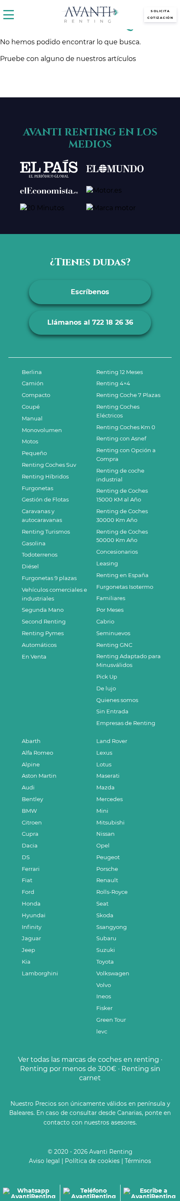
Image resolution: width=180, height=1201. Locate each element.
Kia (26, 961)
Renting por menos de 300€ (68, 1069)
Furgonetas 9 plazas (49, 578)
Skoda (104, 915)
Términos (138, 1161)
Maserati (108, 775)
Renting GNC (114, 644)
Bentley (32, 799)
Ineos (103, 996)
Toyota (105, 961)
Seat (102, 903)
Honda (31, 903)
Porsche (107, 868)
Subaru (106, 938)
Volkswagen (112, 973)
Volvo (103, 985)
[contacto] (150, 1193)
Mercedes (109, 799)
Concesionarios (117, 551)
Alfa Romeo (37, 752)
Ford (28, 891)
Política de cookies (92, 1161)
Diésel (30, 566)
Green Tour (111, 1019)
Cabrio (105, 621)
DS (26, 857)
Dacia (30, 845)
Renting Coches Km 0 (125, 427)
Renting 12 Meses (119, 372)
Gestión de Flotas (45, 499)
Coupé (31, 406)
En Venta (34, 656)
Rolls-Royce (112, 891)
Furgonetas (37, 488)
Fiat (27, 880)
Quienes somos (117, 700)
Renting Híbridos (45, 476)
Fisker (104, 1008)
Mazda (105, 787)
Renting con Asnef (121, 438)
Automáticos (39, 644)
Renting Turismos (46, 531)
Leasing (107, 563)
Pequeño (34, 453)
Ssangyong (111, 927)
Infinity (31, 927)
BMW (29, 810)
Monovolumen (42, 430)
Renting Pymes (43, 633)
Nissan (105, 833)
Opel (103, 845)
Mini (102, 810)
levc (101, 1031)
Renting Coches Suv (49, 464)
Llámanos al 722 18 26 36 (90, 322)
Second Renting (44, 621)
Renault (107, 880)
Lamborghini (40, 973)
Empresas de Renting (125, 723)
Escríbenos (90, 292)
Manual (32, 418)
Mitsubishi (110, 822)
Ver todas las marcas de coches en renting (88, 1060)
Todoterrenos (39, 554)
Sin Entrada (112, 711)
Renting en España (122, 575)
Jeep (28, 950)
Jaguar (31, 938)
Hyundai (34, 915)
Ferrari (31, 868)
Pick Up (106, 676)
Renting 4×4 (113, 383)
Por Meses (109, 609)
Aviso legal (44, 1161)
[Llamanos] (90, 1193)
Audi (28, 787)
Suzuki (105, 950)
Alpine (31, 764)
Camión (33, 383)
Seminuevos (113, 633)
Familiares (110, 598)
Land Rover (111, 741)
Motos (30, 441)
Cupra (30, 833)
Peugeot (108, 857)
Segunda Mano (43, 609)
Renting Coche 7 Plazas (128, 395)
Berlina (32, 372)
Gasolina (34, 543)
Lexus (104, 752)
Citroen (32, 822)
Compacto (36, 395)
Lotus (103, 764)
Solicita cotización (160, 14)
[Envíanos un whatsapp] (30, 1193)
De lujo (106, 688)
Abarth (31, 741)
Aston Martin (39, 775)
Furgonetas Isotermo (124, 586)
